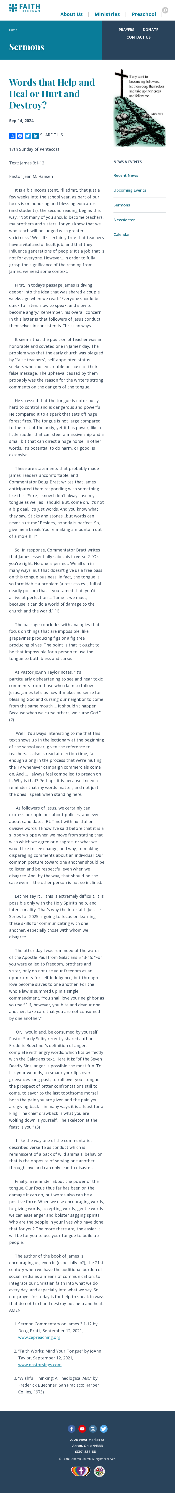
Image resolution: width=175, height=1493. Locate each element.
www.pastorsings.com (40, 1364)
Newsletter (124, 219)
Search (165, 10)
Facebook (71, 1429)
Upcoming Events (129, 190)
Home (13, 30)
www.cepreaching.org (39, 1337)
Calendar (121, 234)
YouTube (82, 1429)
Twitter (104, 1429)
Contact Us (138, 37)
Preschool (144, 14)
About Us (71, 14)
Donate (150, 30)
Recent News (125, 175)
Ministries (107, 14)
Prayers (126, 30)
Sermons (121, 205)
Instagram (93, 1429)
